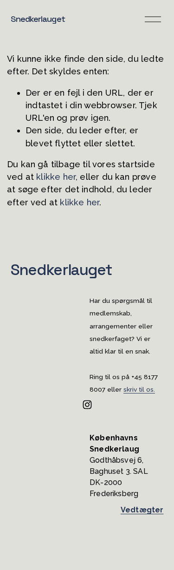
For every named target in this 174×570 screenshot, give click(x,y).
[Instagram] (87, 404)
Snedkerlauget (38, 18)
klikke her (56, 177)
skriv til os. (139, 390)
